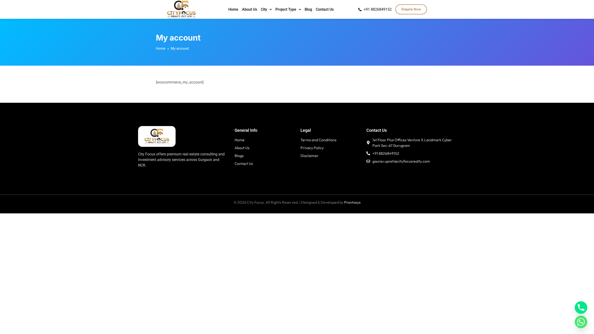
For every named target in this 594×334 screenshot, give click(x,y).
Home (233, 9)
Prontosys (352, 202)
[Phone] (581, 307)
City (264, 9)
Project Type (285, 9)
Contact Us (325, 9)
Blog (308, 9)
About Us (249, 9)
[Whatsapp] (581, 322)
